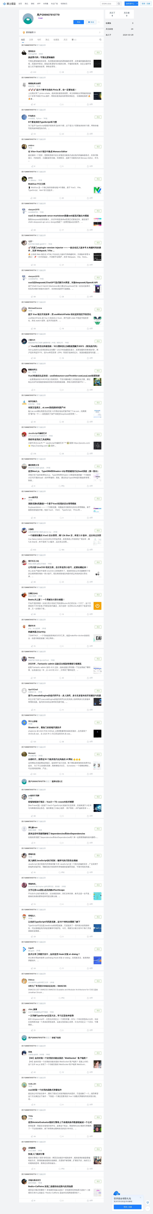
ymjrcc (31, 145)
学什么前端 (32, 721)
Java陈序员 (33, 497)
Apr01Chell (33, 689)
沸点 (26, 4)
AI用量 (45, 4)
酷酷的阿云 (32, 369)
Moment (32, 753)
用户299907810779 (29, 45)
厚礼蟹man (32, 827)
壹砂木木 (32, 626)
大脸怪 (31, 529)
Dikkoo (31, 980)
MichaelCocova (35, 308)
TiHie (30, 1116)
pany (30, 178)
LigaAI (31, 948)
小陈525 (31, 340)
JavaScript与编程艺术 (37, 433)
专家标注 (64, 4)
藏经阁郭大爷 (33, 465)
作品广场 (54, 4)
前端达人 (32, 915)
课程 (32, 4)
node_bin (32, 1084)
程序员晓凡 (32, 401)
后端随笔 (32, 1148)
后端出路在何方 (34, 1180)
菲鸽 (30, 1052)
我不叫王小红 (33, 561)
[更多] (147, 1208)
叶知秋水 (32, 116)
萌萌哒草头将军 (34, 83)
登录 (146, 4)
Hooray (31, 657)
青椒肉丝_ (32, 884)
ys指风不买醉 (33, 795)
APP (38, 4)
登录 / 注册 (128, 1207)
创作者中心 (130, 4)
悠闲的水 (32, 51)
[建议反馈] (147, 1202)
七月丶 (31, 241)
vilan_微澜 (32, 1009)
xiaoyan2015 (33, 209)
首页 (20, 4)
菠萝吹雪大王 (57, 781)
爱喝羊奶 (32, 854)
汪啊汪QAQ (33, 593)
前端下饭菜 (56, 1037)
